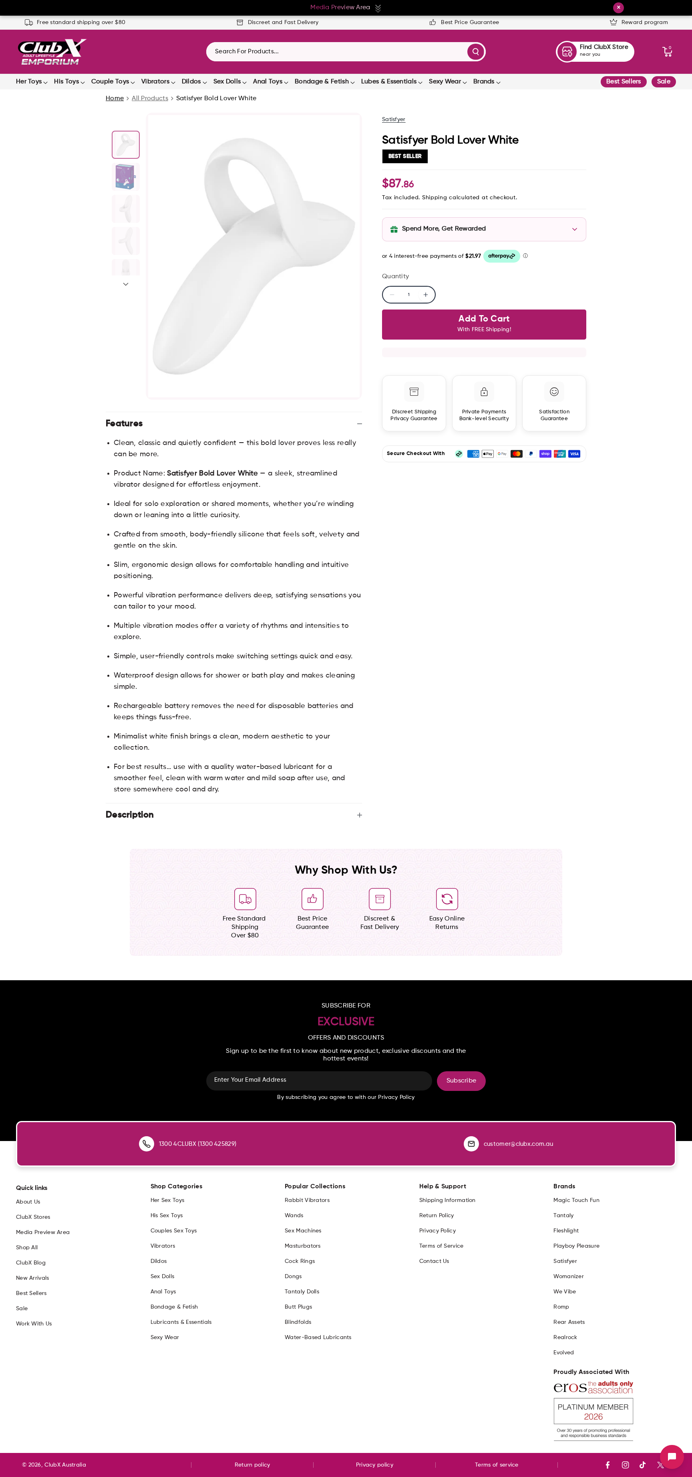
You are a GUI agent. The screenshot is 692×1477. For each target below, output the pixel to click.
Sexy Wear (445, 82)
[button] (667, 52)
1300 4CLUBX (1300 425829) (198, 1144)
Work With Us (34, 1324)
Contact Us (434, 1261)
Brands (484, 82)
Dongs (293, 1276)
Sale (663, 82)
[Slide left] (126, 121)
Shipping (434, 197)
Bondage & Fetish (322, 82)
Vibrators (155, 82)
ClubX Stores (33, 1217)
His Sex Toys (167, 1215)
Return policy (252, 1465)
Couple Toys (110, 82)
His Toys (66, 82)
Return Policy (436, 1215)
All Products (150, 98)
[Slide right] (126, 284)
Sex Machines (303, 1231)
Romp (561, 1307)
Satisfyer (394, 119)
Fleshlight (566, 1231)
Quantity (395, 276)
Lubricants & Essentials (181, 1322)
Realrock (565, 1337)
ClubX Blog (31, 1263)
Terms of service (497, 1465)
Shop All (27, 1247)
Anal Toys (267, 82)
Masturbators (303, 1246)
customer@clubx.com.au (518, 1144)
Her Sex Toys (168, 1200)
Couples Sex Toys (174, 1231)
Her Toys (29, 82)
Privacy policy (374, 1465)
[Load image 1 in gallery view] (126, 145)
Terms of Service (441, 1246)
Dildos (191, 82)
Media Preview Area (43, 1232)
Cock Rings (300, 1261)
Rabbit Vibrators (307, 1200)
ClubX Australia (65, 1465)
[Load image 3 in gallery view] (126, 209)
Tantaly (563, 1215)
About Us (28, 1202)
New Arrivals (32, 1278)
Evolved (563, 1353)
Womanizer (568, 1276)
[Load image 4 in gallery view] (126, 241)
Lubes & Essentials (388, 82)
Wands (294, 1215)
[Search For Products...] (475, 52)
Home (115, 98)
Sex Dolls (227, 82)
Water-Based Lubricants (318, 1337)
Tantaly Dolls (302, 1292)
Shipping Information (447, 1200)
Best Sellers (623, 82)
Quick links (31, 1188)
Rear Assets (569, 1322)
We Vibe (564, 1292)
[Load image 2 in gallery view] (126, 177)
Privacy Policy (437, 1231)
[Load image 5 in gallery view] (126, 273)
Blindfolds (298, 1322)
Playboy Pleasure (576, 1246)
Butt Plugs (298, 1307)
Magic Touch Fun (576, 1200)
